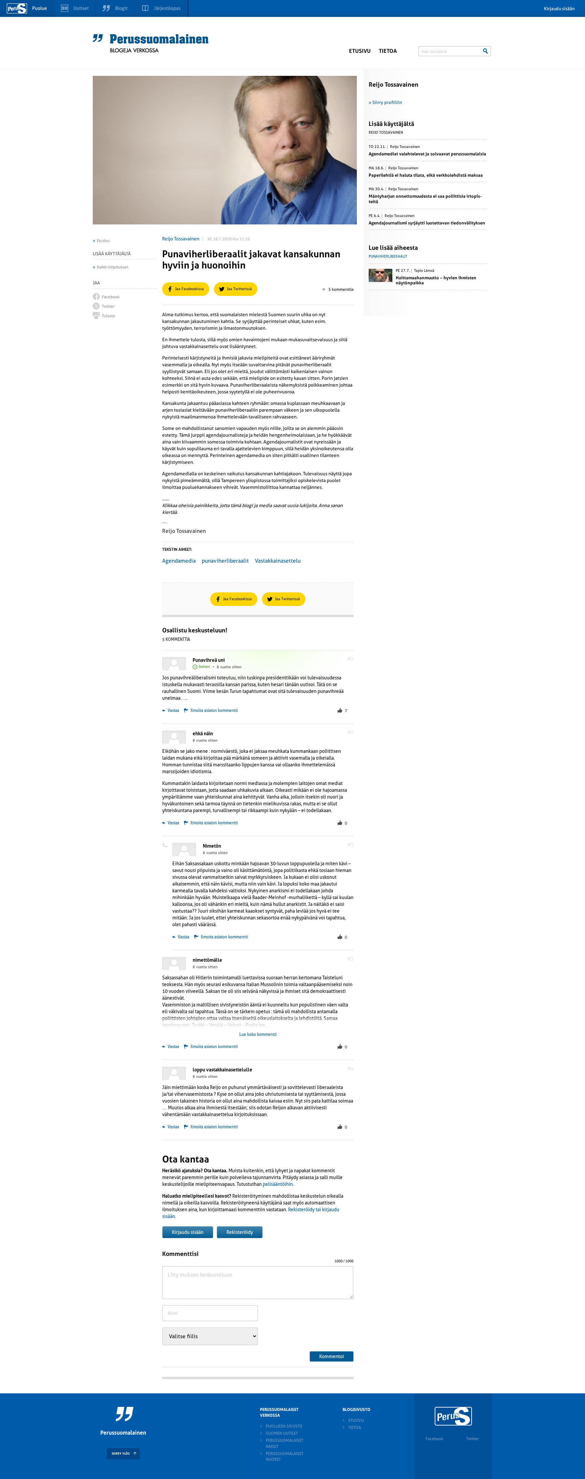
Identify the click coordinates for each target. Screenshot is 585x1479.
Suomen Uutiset (282, 1433)
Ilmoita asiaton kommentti (214, 710)
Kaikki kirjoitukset (112, 267)
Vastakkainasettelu (278, 561)
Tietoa (388, 51)
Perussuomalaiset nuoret (284, 1456)
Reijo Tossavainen (180, 239)
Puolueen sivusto (284, 1426)
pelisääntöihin (278, 1184)
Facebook (434, 1438)
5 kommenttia (340, 289)
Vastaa (173, 710)
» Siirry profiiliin (385, 102)
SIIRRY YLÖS (121, 1453)
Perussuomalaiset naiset (284, 1443)
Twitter (472, 1438)
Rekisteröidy (239, 1232)
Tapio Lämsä (424, 271)
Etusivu (360, 51)
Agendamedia (179, 561)
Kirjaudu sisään (559, 8)
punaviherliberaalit (225, 561)
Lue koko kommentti (258, 1034)
